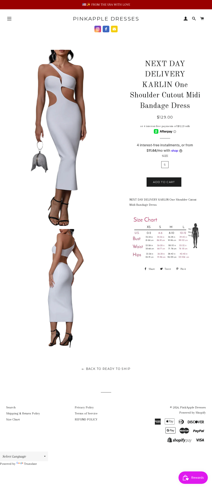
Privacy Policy (84, 407)
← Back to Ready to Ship (106, 369)
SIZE (165, 156)
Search (11, 407)
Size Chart (13, 419)
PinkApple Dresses (106, 19)
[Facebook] (106, 29)
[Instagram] (97, 29)
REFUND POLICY (86, 419)
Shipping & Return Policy (23, 413)
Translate (30, 464)
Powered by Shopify (192, 412)
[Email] (114, 29)
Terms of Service (86, 413)
